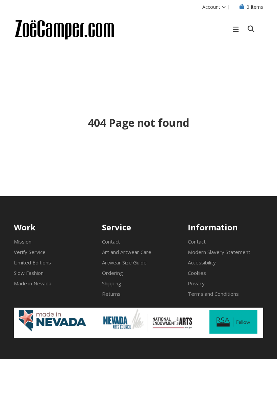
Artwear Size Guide (124, 262)
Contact (111, 241)
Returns (111, 293)
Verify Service (30, 252)
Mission (22, 241)
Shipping (111, 283)
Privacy (196, 283)
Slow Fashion (29, 272)
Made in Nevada (32, 283)
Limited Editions (32, 262)
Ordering (112, 272)
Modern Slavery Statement (219, 252)
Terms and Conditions (213, 293)
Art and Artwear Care (126, 252)
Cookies (197, 272)
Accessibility (202, 262)
